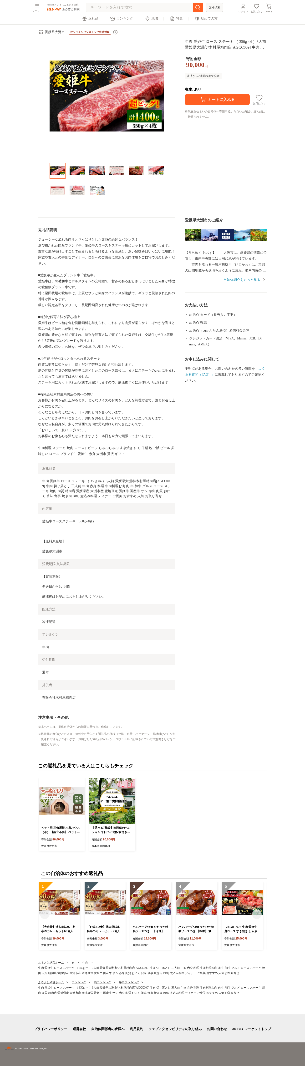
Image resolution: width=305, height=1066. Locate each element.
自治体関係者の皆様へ (108, 1029)
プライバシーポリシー (50, 1029)
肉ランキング (102, 982)
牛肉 (85, 962)
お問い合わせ (217, 1029)
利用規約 (136, 1029)
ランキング (125, 18)
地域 (154, 18)
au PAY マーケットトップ (251, 1029)
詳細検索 (214, 7)
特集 (179, 18)
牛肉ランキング (129, 982)
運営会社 (79, 1029)
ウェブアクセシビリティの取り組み (175, 1029)
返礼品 (93, 18)
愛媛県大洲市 (55, 32)
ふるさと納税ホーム (51, 962)
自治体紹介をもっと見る (242, 280)
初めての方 (209, 18)
